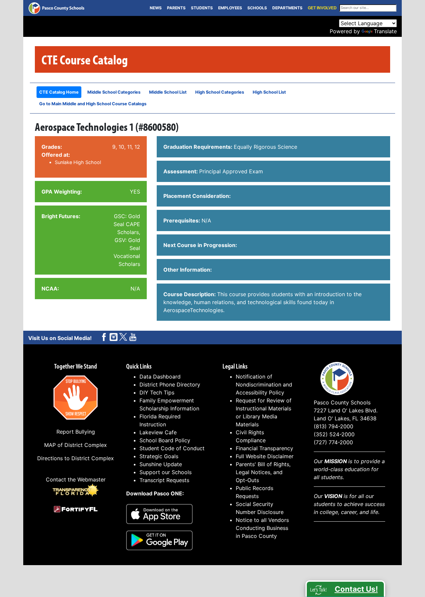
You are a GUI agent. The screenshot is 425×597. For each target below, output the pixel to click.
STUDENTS (202, 7)
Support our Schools (165, 472)
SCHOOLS (257, 7)
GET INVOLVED (322, 8)
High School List (269, 92)
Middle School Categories (113, 92)
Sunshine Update (160, 464)
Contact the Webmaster (76, 479)
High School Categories (219, 92)
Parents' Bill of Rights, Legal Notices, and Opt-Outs (263, 472)
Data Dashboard (160, 376)
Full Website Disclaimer (265, 456)
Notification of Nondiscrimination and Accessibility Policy (264, 384)
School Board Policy (164, 440)
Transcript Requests (164, 480)
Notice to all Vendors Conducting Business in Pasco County (262, 528)
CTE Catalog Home (59, 92)
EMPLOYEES (230, 7)
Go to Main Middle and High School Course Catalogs (92, 103)
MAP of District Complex (75, 445)
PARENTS (176, 7)
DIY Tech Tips (156, 392)
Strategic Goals (158, 456)
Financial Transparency (264, 448)
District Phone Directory (169, 384)
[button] (345, 588)
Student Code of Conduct (172, 448)
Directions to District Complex (75, 458)
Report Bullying (75, 431)
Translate (385, 31)
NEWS (156, 7)
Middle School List (168, 92)
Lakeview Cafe (158, 432)
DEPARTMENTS (287, 7)
